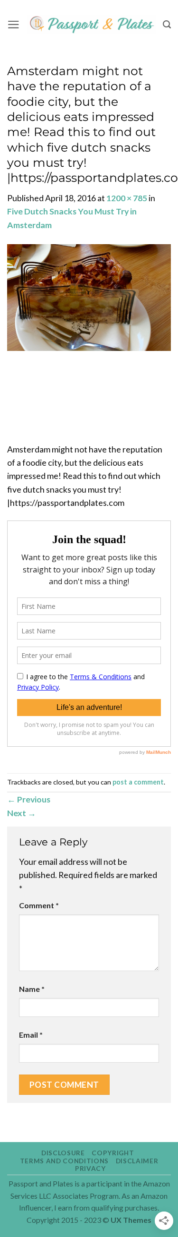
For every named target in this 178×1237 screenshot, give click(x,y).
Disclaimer (137, 1161)
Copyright (113, 1153)
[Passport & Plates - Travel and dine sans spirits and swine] (91, 24)
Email (31, 1034)
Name (32, 988)
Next (21, 813)
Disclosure (63, 1153)
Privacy (90, 1168)
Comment (39, 905)
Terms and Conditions (64, 1161)
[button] (13, 24)
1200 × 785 (126, 198)
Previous (28, 799)
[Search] (167, 24)
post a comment (138, 782)
